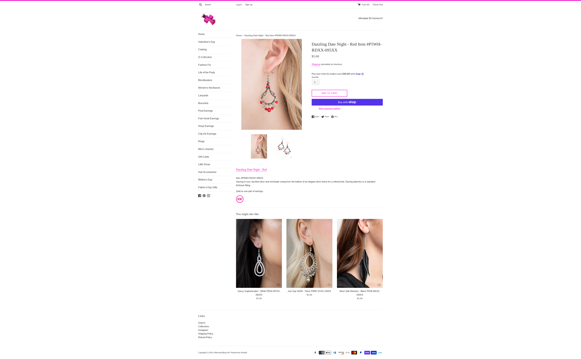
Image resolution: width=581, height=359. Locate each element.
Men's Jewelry (205, 149)
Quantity (315, 77)
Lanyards (203, 95)
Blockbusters (205, 80)
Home (201, 34)
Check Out (378, 4)
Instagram (203, 330)
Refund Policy (205, 337)
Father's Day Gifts (207, 187)
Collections (203, 326)
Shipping (316, 64)
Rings (201, 141)
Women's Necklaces (209, 87)
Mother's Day (205, 179)
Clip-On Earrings (207, 133)
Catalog (202, 49)
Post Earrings (205, 110)
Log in (239, 4)
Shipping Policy (205, 333)
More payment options (329, 108)
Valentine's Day (206, 42)
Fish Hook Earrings (208, 118)
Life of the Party (206, 72)
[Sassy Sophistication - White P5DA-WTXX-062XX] (259, 253)
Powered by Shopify (239, 353)
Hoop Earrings (206, 126)
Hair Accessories (207, 172)
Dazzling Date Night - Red (251, 169)
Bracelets (203, 103)
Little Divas (204, 164)
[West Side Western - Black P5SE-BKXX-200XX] (360, 253)
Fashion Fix (204, 65)
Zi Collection (205, 57)
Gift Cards (203, 157)
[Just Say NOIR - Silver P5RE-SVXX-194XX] (309, 253)
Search (201, 322)
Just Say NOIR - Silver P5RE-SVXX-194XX (309, 291)
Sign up (249, 4)
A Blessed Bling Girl (221, 353)
